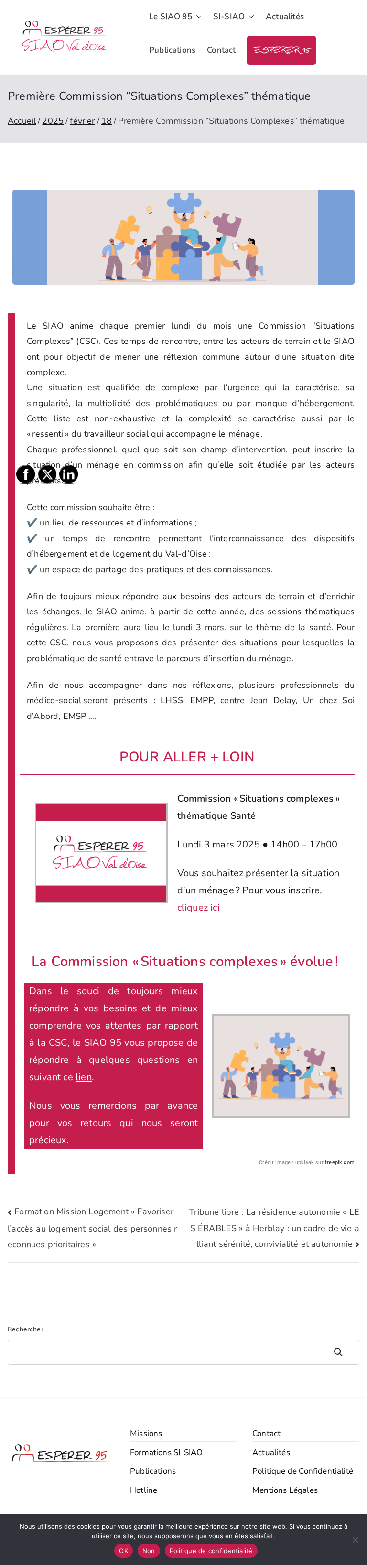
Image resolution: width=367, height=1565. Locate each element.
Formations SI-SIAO (166, 1452)
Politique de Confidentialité (302, 1471)
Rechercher (343, 1352)
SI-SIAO (229, 16)
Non (148, 1550)
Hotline (143, 1490)
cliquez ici (198, 907)
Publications (172, 49)
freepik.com (340, 1162)
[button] (197, 17)
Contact (221, 49)
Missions (146, 1433)
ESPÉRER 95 (281, 50)
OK (123, 1550)
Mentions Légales (285, 1490)
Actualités (285, 16)
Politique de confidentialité (211, 1550)
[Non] (355, 1539)
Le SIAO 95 (170, 16)
